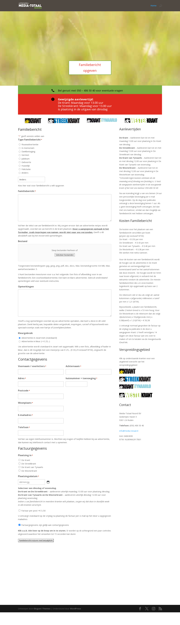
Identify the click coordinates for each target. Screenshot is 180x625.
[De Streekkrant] (135, 380)
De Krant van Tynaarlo (32, 467)
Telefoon (24, 427)
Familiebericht (27, 191)
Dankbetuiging (28, 151)
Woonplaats (25, 402)
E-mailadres (25, 415)
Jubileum (26, 158)
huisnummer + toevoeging (81, 378)
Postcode (24, 390)
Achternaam (73, 366)
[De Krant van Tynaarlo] (135, 388)
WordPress (75, 608)
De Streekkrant (28, 463)
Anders (25, 172)
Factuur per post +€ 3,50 (33, 510)
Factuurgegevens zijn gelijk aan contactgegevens (45, 525)
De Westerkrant (29, 470)
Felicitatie (26, 169)
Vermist (25, 155)
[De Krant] (127, 373)
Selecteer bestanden (65, 255)
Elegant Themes (42, 608)
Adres (22, 378)
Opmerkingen (26, 286)
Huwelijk (26, 165)
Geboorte (26, 162)
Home (153, 6)
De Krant (25, 460)
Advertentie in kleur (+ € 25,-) (36, 341)
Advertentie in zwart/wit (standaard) (39, 337)
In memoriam (28, 148)
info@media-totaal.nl (128, 431)
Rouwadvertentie (30, 144)
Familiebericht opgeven (90, 67)
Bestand (22, 241)
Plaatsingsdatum (28, 476)
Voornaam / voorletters (32, 366)
